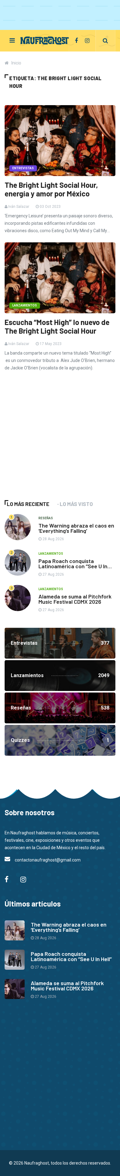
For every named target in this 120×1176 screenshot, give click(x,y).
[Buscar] (105, 40)
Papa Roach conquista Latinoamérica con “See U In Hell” (72, 566)
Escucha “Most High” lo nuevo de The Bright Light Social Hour (57, 326)
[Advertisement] (51, 444)
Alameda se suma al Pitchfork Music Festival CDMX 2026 (74, 599)
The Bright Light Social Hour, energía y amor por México (51, 189)
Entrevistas (23, 168)
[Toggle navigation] (12, 40)
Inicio (16, 62)
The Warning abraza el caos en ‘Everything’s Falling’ (76, 528)
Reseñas (45, 518)
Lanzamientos (24, 305)
